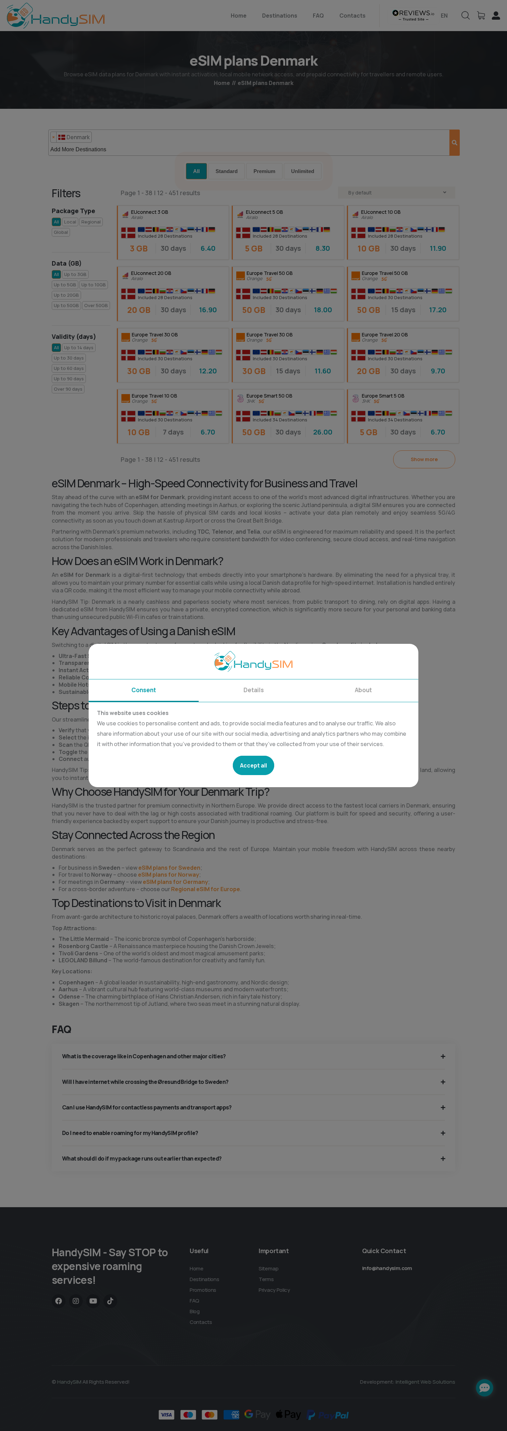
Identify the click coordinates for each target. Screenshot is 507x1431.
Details (253, 690)
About (363, 690)
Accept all (253, 765)
